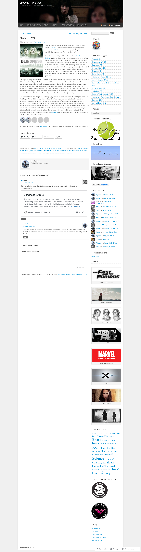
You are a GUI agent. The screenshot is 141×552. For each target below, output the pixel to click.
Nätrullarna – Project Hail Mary (102, 77)
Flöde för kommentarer (99, 537)
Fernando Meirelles (47, 151)
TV (99, 473)
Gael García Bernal (61, 151)
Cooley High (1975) (98, 74)
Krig (108, 448)
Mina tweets (95, 256)
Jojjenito (25, 224)
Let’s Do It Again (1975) (100, 80)
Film (46, 148)
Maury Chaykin (42, 153)
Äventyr (106, 473)
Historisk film (111, 443)
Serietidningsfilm (99, 462)
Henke (98, 232)
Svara (23, 219)
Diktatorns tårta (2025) (99, 62)
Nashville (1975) (97, 91)
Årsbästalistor (68, 25)
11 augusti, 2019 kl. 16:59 (27, 182)
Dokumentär (105, 440)
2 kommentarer (40, 42)
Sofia (22, 180)
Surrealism (106, 470)
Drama (42, 148)
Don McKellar (35, 151)
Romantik (109, 454)
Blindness (57, 50)
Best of (95, 436)
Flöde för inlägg (97, 534)
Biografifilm (103, 436)
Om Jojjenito (82, 25)
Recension (52, 148)
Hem (21, 25)
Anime (101, 434)
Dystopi (113, 440)
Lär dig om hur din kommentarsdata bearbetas (72, 274)
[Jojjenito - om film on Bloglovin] (100, 185)
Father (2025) (96, 59)
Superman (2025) (97, 100)
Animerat (107, 434)
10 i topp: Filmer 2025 (99, 68)
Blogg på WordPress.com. (27, 547)
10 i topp (95, 434)
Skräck (110, 462)
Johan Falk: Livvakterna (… (103, 202)
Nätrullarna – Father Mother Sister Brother (105, 97)
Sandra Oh (69, 153)
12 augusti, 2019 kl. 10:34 (29, 226)
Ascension (54, 112)
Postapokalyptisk (97, 454)
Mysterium (112, 451)
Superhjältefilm (97, 470)
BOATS (111, 436)
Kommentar (81, 268)
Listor (113, 448)
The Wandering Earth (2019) (79, 34)
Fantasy (95, 442)
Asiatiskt (116, 433)
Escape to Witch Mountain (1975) (102, 94)
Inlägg (105, 25)
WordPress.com (97, 540)
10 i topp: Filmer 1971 (99, 88)
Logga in (95, 531)
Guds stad (53, 47)
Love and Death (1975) (99, 103)
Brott (95, 439)
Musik (104, 451)
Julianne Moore (74, 151)
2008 (79, 148)
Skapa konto (96, 528)
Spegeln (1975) (97, 71)
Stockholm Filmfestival (103, 465)
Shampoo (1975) (97, 65)
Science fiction (61, 148)
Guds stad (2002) (26, 34)
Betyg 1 (36, 148)
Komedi (99, 447)
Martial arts (96, 451)
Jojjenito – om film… (31, 2)
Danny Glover (24, 151)
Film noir (103, 443)
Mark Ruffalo (31, 153)
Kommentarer (116, 25)
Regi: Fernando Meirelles (56, 153)
